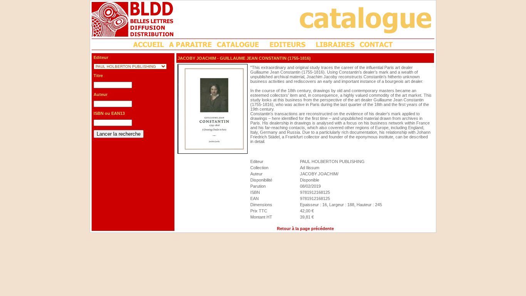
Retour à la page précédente (305, 228)
